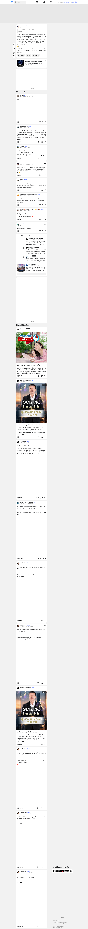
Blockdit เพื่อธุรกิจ (56, 927)
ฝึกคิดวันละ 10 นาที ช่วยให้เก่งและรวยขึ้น (28, 365)
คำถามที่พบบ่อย (64, 922)
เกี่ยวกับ (54, 922)
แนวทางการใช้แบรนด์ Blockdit (58, 926)
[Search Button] (15, 2)
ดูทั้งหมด (32, 274)
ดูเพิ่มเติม (19, 139)
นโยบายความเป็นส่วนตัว (57, 925)
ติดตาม (27, 25)
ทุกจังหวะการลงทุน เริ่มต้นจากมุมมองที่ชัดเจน (29, 425)
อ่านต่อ (37, 453)
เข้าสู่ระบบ (66, 2)
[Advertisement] (44, 13)
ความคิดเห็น (36, 55)
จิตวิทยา (28, 55)
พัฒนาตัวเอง (21, 55)
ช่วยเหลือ (58, 922)
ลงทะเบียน (74, 2)
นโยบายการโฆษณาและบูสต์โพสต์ (59, 923)
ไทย (61, 927)
